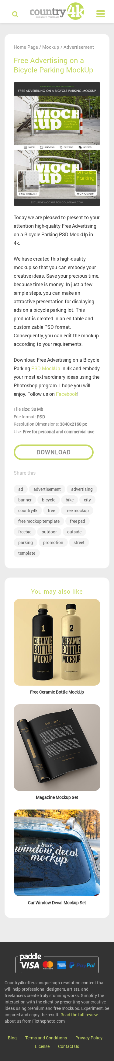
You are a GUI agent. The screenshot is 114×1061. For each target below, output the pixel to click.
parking (25, 542)
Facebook (66, 394)
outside (74, 532)
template (26, 553)
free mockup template (39, 521)
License (42, 1046)
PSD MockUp (45, 368)
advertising (82, 489)
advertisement (47, 489)
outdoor (49, 532)
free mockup (77, 510)
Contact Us (68, 1046)
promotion (53, 542)
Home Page (26, 47)
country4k (27, 510)
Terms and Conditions (46, 1038)
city (87, 500)
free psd (77, 521)
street (79, 542)
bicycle (48, 500)
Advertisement (79, 47)
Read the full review (79, 1014)
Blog (12, 1038)
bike (70, 500)
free (51, 510)
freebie (24, 532)
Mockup (50, 47)
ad (20, 489)
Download (53, 452)
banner (25, 500)
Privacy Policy (88, 1038)
